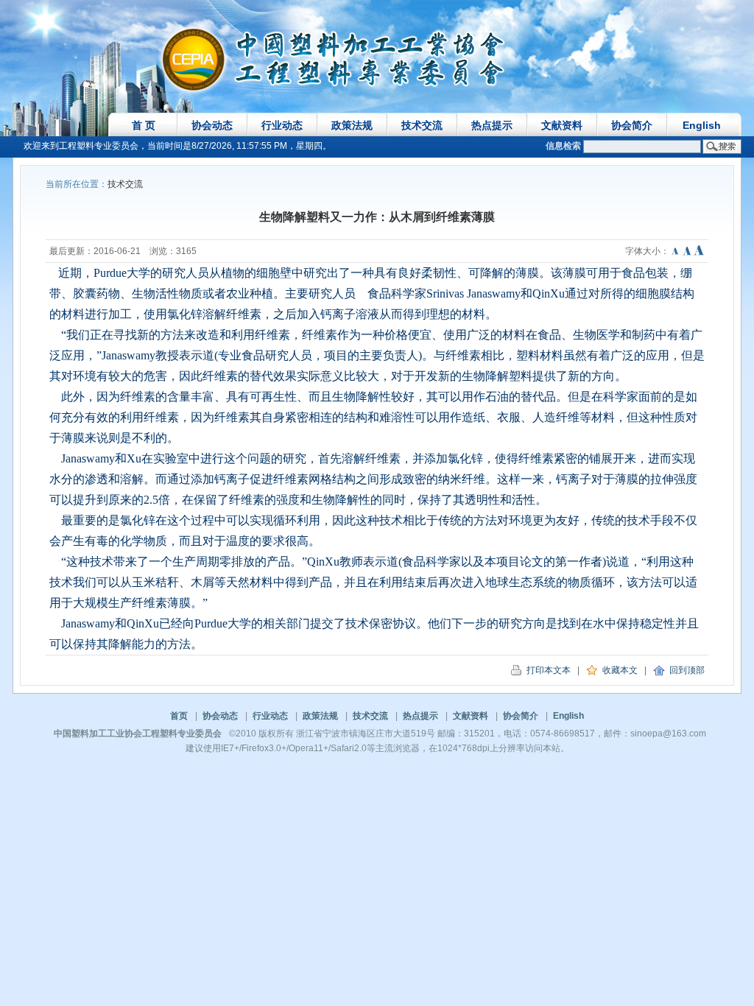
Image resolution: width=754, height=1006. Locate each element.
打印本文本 (546, 670)
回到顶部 (685, 670)
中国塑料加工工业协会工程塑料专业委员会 (138, 733)
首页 (179, 716)
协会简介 (631, 125)
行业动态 (282, 125)
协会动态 (212, 125)
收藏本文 (618, 670)
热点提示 (491, 125)
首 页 (143, 125)
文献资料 (561, 125)
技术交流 (422, 125)
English (702, 125)
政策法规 (352, 125)
